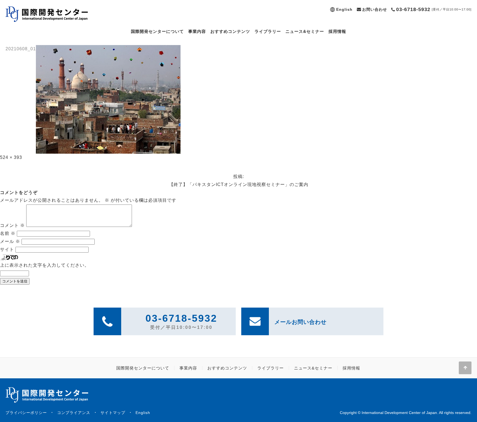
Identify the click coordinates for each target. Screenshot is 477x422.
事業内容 (197, 31)
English (344, 9)
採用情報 (337, 31)
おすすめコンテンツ (230, 31)
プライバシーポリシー (26, 412)
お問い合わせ (374, 9)
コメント (12, 225)
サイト (7, 249)
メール (10, 241)
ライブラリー (268, 31)
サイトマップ (112, 412)
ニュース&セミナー (304, 31)
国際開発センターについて (157, 31)
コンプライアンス (73, 412)
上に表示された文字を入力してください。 (44, 265)
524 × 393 (11, 157)
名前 (7, 233)
